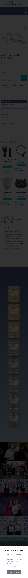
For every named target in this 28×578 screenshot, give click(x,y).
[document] (14, 289)
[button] (25, 547)
